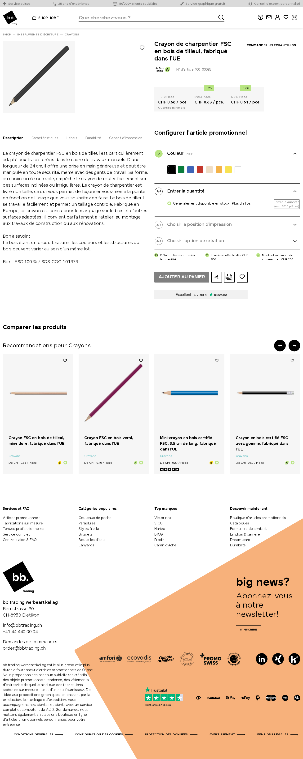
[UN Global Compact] (234, 658)
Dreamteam (240, 540)
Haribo (159, 529)
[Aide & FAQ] (260, 17)
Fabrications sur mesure (23, 523)
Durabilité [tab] (93, 138)
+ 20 (133, 430)
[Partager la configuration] (216, 277)
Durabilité (238, 545)
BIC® (158, 534)
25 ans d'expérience (74, 3)
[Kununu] (294, 659)
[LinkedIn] (261, 659)
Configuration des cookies (99, 734)
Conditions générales (33, 734)
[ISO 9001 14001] (187, 658)
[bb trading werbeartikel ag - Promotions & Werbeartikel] (10, 17)
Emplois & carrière (245, 534)
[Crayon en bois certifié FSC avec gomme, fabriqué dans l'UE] (265, 393)
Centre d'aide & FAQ (20, 540)
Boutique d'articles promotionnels (258, 518)
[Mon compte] (277, 17)
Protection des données (166, 734)
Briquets (86, 534)
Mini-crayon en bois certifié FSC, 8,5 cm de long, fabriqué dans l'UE (188, 444)
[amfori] (110, 658)
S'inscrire (248, 629)
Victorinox (162, 518)
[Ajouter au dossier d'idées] (242, 277)
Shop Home (48, 18)
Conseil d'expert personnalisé (277, 3)
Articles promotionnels (21, 518)
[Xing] (278, 659)
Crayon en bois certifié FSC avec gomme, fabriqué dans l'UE (262, 444)
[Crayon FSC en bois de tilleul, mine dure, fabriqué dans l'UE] (38, 393)
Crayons (14, 456)
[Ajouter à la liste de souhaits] (142, 48)
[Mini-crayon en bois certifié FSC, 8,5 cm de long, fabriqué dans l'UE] (189, 393)
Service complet (16, 534)
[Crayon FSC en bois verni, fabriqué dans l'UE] (113, 393)
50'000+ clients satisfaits (138, 3)
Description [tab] (13, 138)
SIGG (158, 523)
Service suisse (19, 3)
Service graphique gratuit (205, 3)
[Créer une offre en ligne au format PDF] (229, 277)
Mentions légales (272, 734)
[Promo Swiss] (210, 658)
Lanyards (86, 545)
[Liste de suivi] (65, 360)
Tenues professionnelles (23, 529)
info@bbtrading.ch (22, 625)
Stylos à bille (89, 529)
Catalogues (239, 523)
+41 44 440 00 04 (20, 632)
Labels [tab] (71, 138)
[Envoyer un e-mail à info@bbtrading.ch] (269, 17)
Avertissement (222, 734)
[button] (280, 345)
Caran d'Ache (165, 545)
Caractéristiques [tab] (44, 138)
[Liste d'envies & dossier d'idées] (286, 17)
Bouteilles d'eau (92, 540)
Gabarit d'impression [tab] (125, 138)
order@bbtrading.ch (24, 648)
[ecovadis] (139, 658)
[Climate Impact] (165, 658)
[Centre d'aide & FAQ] (198, 697)
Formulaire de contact (248, 529)
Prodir (159, 540)
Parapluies (87, 523)
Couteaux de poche (95, 518)
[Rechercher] (219, 16)
